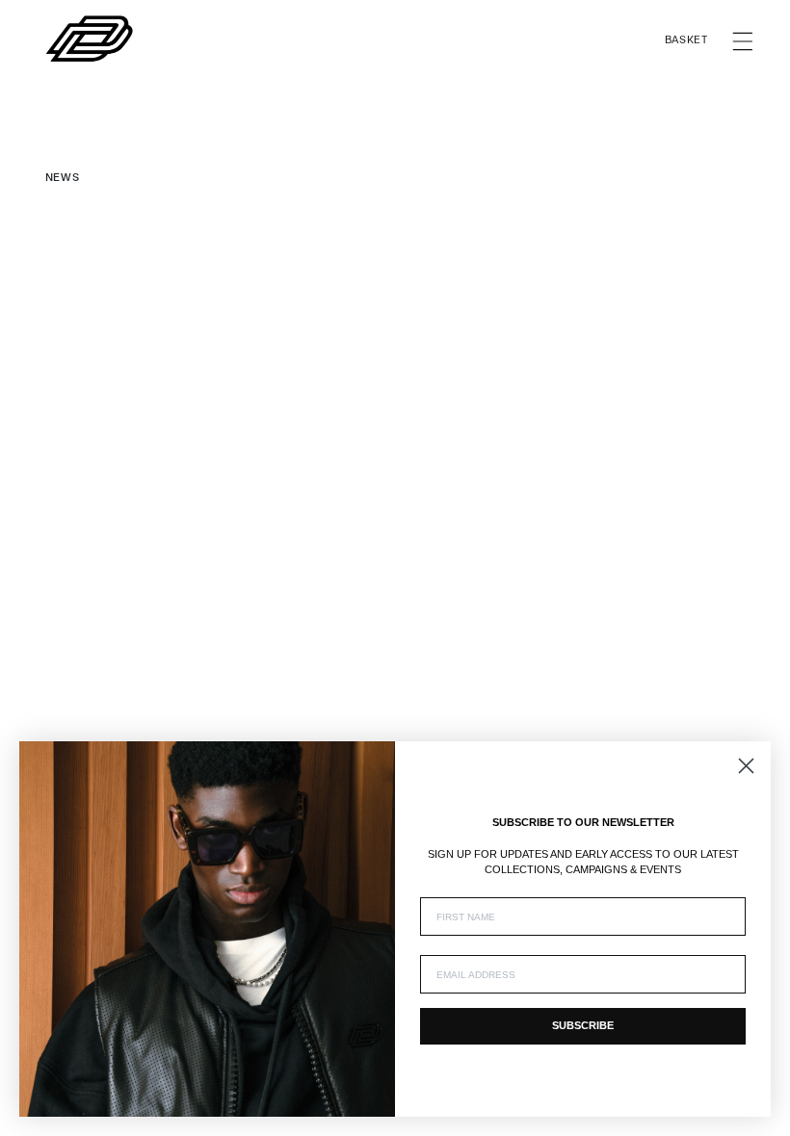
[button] (743, 41)
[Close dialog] (746, 766)
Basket (686, 43)
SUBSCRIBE (583, 1025)
